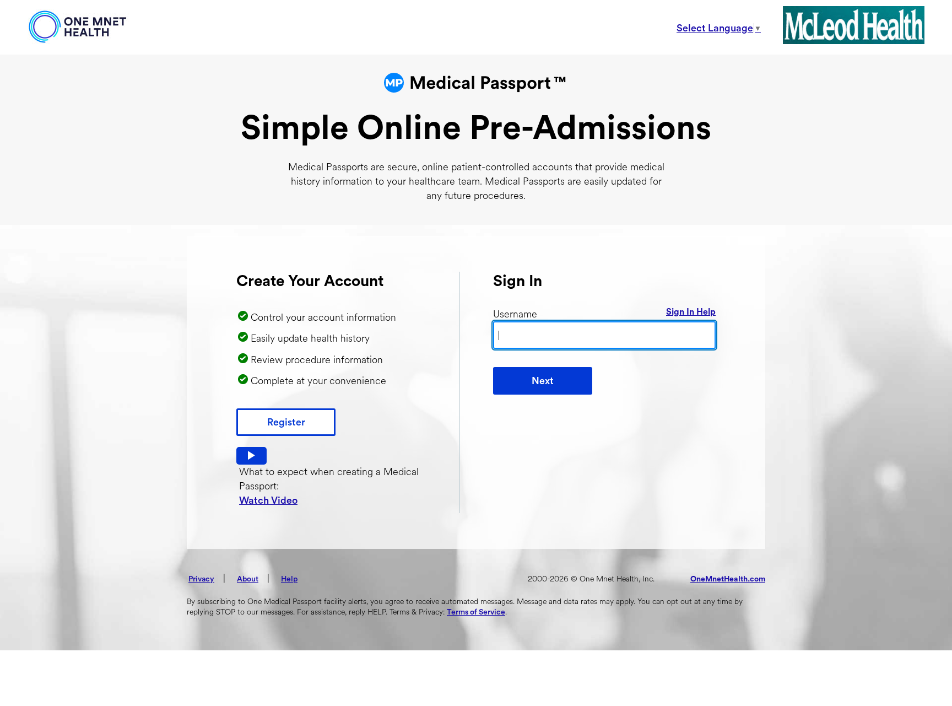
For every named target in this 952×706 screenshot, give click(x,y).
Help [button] (289, 579)
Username (515, 314)
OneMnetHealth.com (727, 579)
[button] (251, 456)
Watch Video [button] (268, 500)
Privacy (201, 579)
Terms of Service (476, 612)
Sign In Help (691, 312)
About (247, 579)
